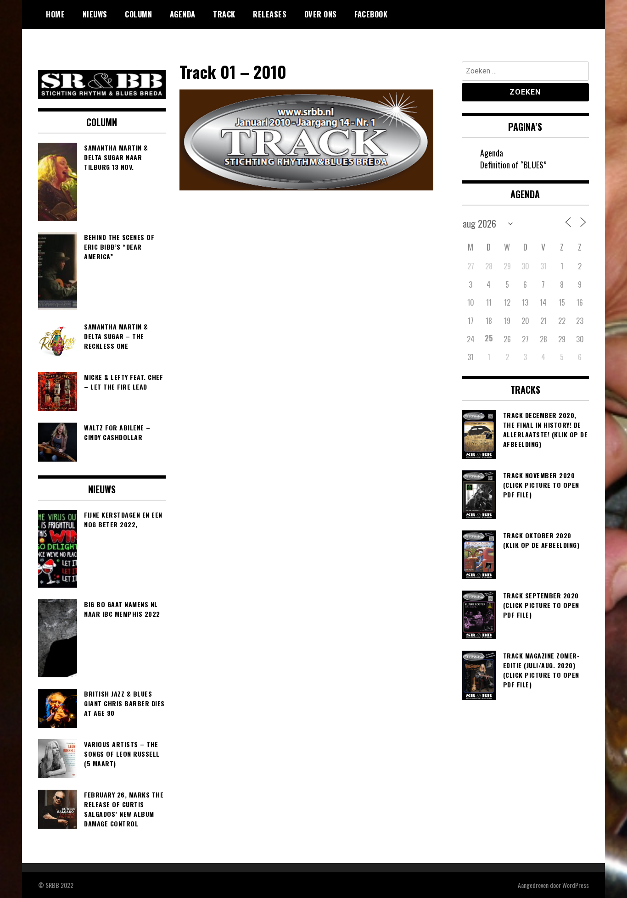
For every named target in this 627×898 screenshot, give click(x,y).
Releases (269, 14)
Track (224, 14)
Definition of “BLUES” (513, 165)
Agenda (183, 14)
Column (138, 14)
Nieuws (95, 14)
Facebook (370, 14)
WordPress (575, 885)
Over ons (320, 14)
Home (55, 14)
